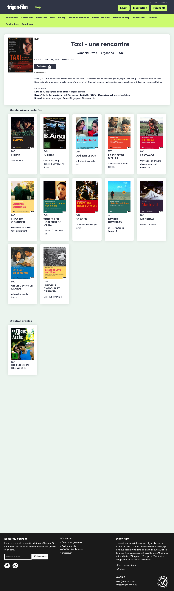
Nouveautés (12, 17)
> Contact (120, 569)
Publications (12, 24)
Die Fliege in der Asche (20, 366)
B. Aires (49, 155)
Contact (163, 2)
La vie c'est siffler (116, 157)
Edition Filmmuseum (79, 17)
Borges (81, 219)
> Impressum (66, 553)
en (156, 2)
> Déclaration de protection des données (71, 547)
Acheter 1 (45, 66)
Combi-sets (27, 17)
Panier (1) (159, 8)
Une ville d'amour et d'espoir (52, 288)
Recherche (41, 17)
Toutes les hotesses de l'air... (52, 222)
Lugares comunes (18, 221)
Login (123, 8)
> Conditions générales (71, 542)
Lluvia (15, 155)
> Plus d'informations (126, 565)
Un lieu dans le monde (22, 287)
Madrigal (147, 219)
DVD (52, 17)
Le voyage (147, 155)
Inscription (140, 8)
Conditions (27, 24)
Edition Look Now (101, 17)
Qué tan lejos (86, 155)
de (150, 2)
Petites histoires (115, 221)
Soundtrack (139, 17)
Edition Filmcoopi (121, 17)
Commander (40, 73)
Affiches (152, 17)
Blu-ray (62, 17)
